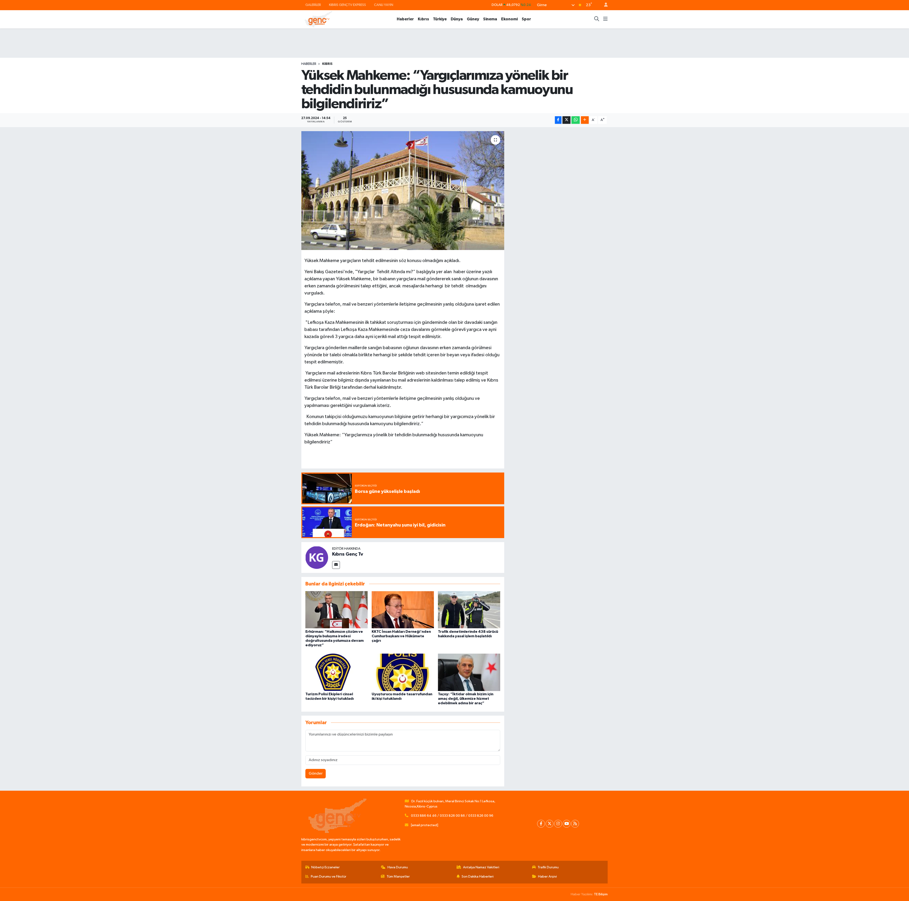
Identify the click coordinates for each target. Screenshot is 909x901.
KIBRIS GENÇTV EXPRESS (347, 5)
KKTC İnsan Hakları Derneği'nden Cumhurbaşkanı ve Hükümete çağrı (401, 636)
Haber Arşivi (547, 876)
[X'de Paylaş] (566, 120)
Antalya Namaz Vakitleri (481, 867)
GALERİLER (313, 5)
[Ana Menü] (605, 19)
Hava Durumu (398, 867)
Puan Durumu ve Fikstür (328, 876)
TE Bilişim (601, 894)
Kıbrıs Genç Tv (347, 554)
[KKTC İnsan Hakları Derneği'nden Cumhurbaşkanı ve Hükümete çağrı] (403, 610)
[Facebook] (541, 824)
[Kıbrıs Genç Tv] (316, 557)
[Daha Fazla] (585, 120)
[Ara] (596, 19)
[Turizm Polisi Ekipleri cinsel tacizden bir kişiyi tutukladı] (336, 672)
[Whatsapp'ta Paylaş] (575, 120)
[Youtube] (566, 824)
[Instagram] (558, 824)
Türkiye (440, 19)
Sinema (490, 19)
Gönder (316, 774)
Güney (473, 19)
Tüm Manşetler (398, 876)
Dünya (457, 19)
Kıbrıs (423, 19)
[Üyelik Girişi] (604, 5)
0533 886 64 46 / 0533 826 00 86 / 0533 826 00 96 (452, 815)
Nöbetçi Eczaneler (325, 867)
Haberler (405, 19)
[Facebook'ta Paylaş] (558, 120)
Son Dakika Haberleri (478, 876)
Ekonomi (509, 19)
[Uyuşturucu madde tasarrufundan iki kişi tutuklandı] (403, 672)
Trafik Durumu (548, 867)
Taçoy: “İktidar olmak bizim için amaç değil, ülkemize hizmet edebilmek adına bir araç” (465, 698)
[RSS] (575, 824)
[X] (549, 824)
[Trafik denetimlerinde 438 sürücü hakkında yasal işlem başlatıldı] (469, 610)
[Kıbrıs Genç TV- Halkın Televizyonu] (318, 19)
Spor (526, 19)
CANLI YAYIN (383, 5)
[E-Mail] (336, 565)
